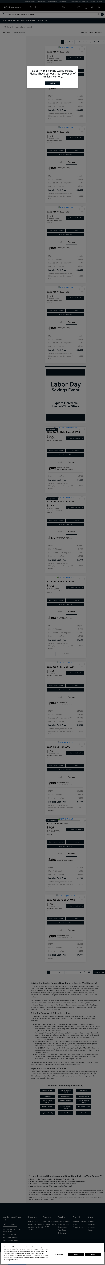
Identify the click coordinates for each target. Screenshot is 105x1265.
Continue (52, 83)
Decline (76, 1254)
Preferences (59, 1254)
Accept (93, 1254)
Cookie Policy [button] (17, 1257)
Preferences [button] (14, 1260)
